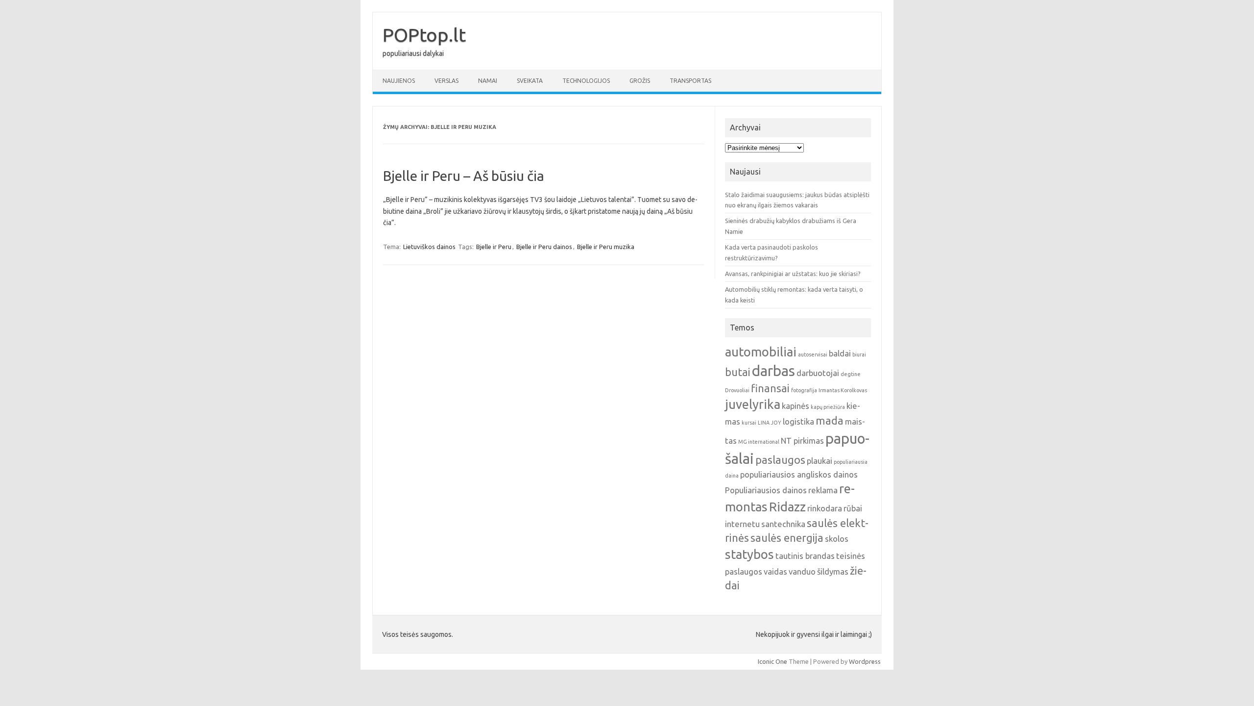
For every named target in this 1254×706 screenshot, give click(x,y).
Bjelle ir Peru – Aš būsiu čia (463, 175)
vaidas (775, 571)
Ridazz (787, 507)
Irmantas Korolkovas (843, 390)
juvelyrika (752, 404)
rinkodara (824, 508)
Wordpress (865, 661)
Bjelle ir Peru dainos (544, 246)
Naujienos (399, 80)
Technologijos (586, 80)
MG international (758, 442)
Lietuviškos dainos (429, 246)
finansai (770, 388)
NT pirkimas (802, 440)
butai (737, 372)
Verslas (446, 80)
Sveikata (530, 80)
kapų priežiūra (828, 407)
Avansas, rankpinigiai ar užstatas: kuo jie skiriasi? (793, 273)
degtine (851, 374)
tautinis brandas (805, 555)
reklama (823, 490)
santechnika (783, 524)
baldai (840, 353)
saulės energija (786, 538)
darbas (773, 371)
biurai (859, 354)
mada (830, 421)
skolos (836, 538)
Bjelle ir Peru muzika (605, 246)
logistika (798, 421)
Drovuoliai (737, 390)
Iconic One (772, 661)
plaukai (819, 460)
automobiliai (760, 352)
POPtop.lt (424, 35)
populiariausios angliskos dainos (799, 474)
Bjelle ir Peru (493, 246)
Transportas (690, 80)
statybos (749, 554)
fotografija (804, 390)
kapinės (795, 405)
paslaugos (780, 460)
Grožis (639, 80)
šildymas (832, 571)
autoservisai (812, 354)
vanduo (802, 571)
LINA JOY (769, 423)
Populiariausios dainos (766, 490)
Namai (487, 80)
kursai (749, 423)
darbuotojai (817, 373)
